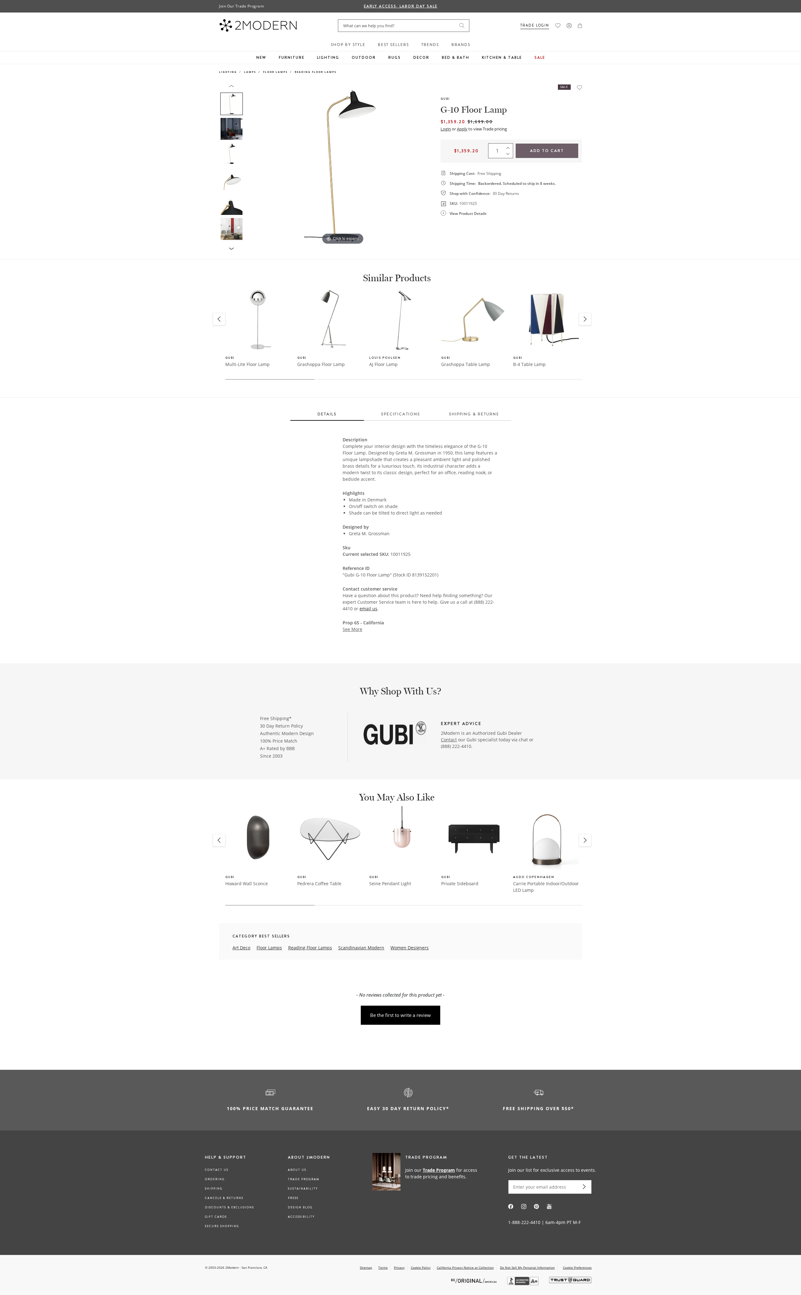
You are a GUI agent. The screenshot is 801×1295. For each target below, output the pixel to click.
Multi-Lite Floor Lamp (247, 364)
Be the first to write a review (400, 1015)
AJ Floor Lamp (383, 364)
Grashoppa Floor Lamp (321, 364)
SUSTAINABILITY (303, 1189)
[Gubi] (395, 733)
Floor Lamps (275, 72)
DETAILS (327, 414)
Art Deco (241, 948)
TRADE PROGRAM (303, 1179)
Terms (383, 1267)
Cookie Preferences (577, 1268)
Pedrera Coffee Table (319, 883)
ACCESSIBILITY (301, 1217)
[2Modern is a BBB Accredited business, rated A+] (523, 1284)
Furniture (291, 57)
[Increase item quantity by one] (509, 146)
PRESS (293, 1198)
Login (446, 129)
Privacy (399, 1267)
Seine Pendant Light (390, 883)
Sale (539, 57)
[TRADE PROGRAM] (427, 1173)
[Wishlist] (557, 25)
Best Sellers (393, 45)
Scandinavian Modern (361, 948)
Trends (430, 45)
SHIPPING (213, 1189)
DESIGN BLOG (300, 1207)
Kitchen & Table (502, 57)
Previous (253, 165)
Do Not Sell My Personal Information (527, 1267)
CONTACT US (216, 1170)
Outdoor (364, 57)
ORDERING (215, 1179)
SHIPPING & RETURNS (474, 414)
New (261, 57)
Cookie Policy (421, 1267)
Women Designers (409, 948)
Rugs (394, 57)
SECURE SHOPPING (222, 1226)
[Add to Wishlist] (579, 87)
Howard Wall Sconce (246, 883)
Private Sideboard (459, 883)
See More (352, 629)
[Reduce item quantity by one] (509, 155)
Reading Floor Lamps (315, 72)
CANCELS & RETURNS (224, 1198)
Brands (461, 45)
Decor (421, 57)
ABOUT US (297, 1170)
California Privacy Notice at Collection (465, 1267)
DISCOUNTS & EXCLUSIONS (229, 1207)
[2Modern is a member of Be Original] (474, 1280)
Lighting (328, 57)
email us (368, 609)
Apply (462, 129)
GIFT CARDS (216, 1217)
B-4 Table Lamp (529, 364)
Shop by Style (348, 45)
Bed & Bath (455, 57)
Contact (449, 740)
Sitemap (366, 1267)
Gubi (445, 98)
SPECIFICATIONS (400, 414)
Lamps (250, 72)
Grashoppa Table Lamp (465, 364)
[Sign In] (569, 25)
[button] (580, 25)
